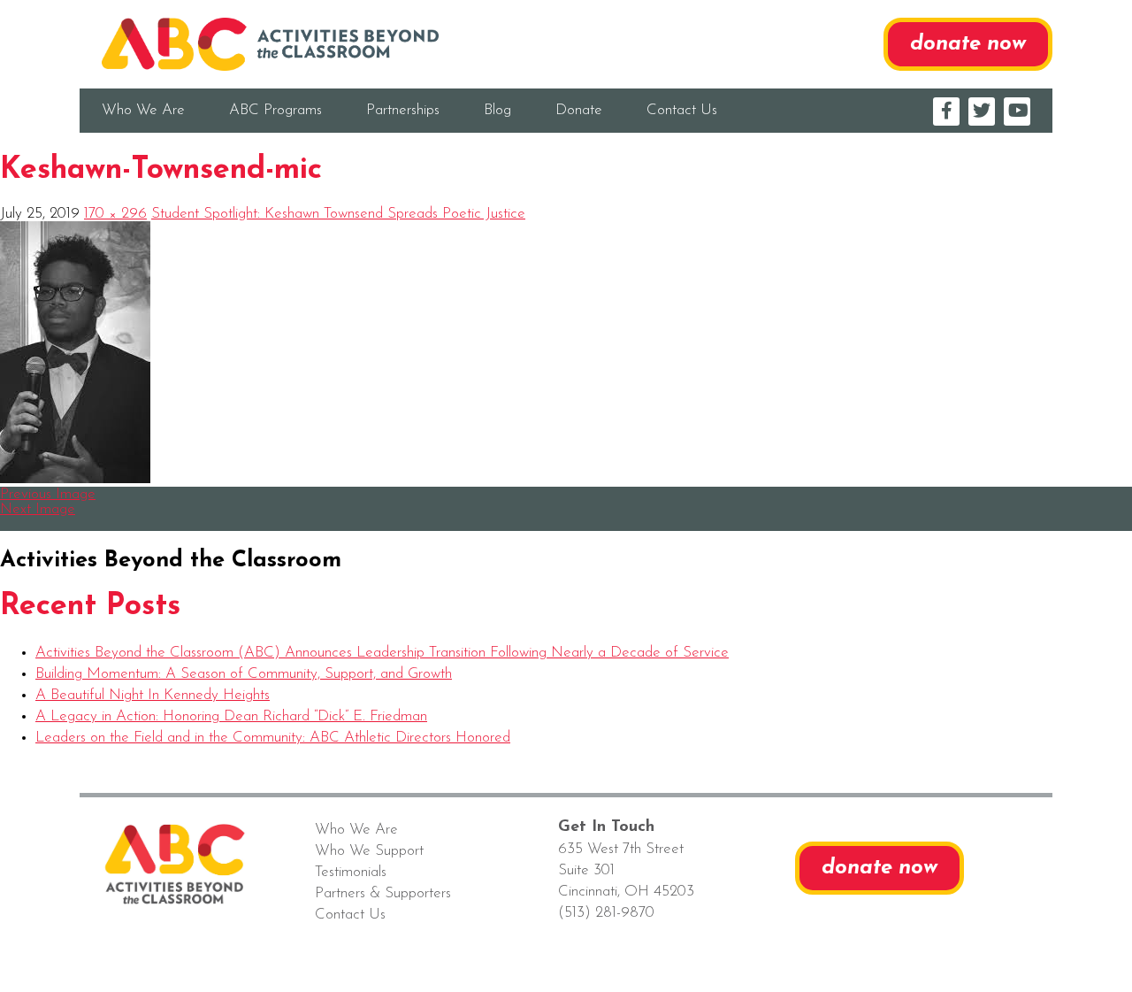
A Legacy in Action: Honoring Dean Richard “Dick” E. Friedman (231, 716)
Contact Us (681, 110)
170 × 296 (115, 213)
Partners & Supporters (383, 893)
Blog (497, 110)
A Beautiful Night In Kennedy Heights (152, 695)
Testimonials (350, 872)
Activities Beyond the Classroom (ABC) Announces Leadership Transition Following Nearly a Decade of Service (382, 652)
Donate (578, 110)
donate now (968, 44)
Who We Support (369, 850)
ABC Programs (275, 110)
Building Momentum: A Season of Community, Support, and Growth (243, 673)
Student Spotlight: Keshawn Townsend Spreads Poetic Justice (338, 213)
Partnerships (403, 110)
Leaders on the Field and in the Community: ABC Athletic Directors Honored (272, 737)
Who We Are (143, 110)
